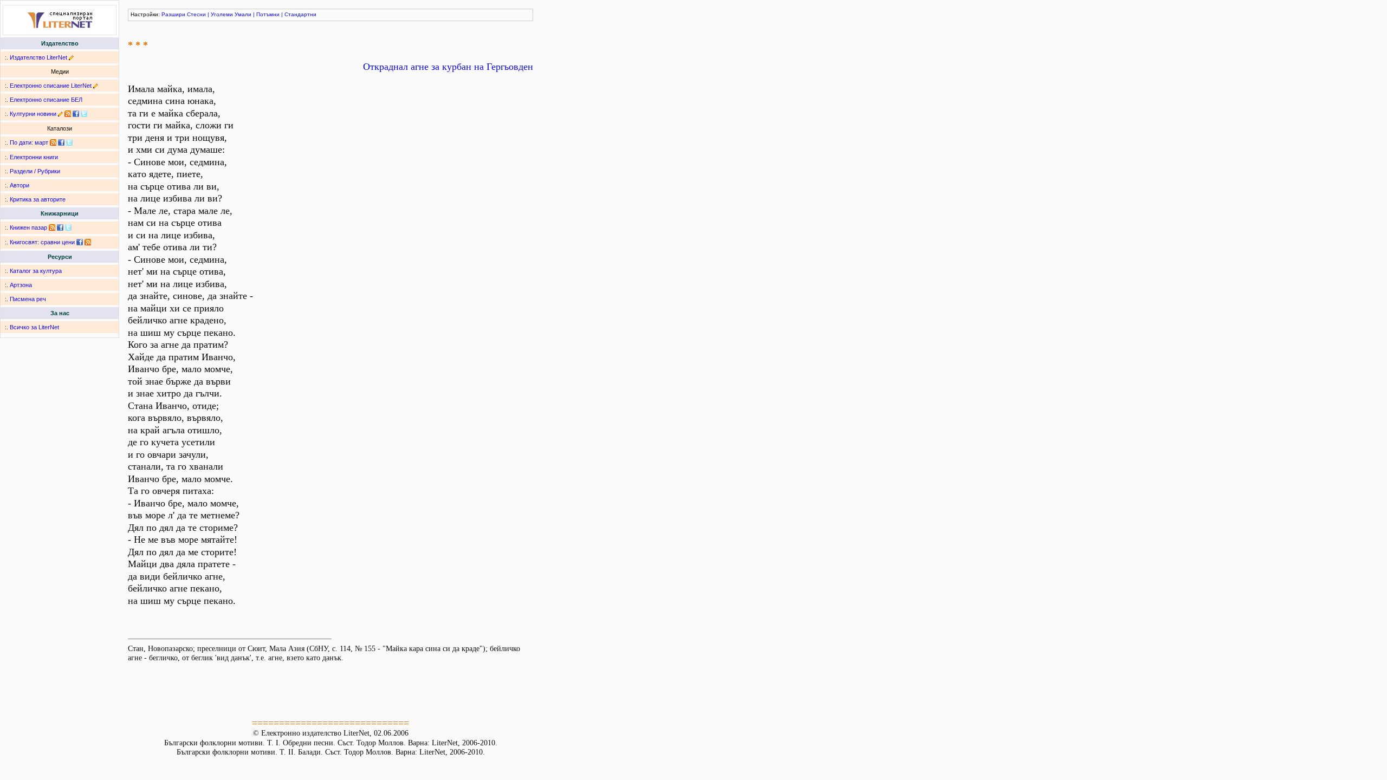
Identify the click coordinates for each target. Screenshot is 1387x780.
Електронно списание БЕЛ (46, 99)
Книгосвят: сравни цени (42, 242)
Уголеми (222, 14)
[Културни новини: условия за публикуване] (60, 113)
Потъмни (268, 14)
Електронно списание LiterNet (51, 85)
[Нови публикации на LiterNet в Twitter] (69, 142)
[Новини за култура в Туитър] (84, 113)
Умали (243, 14)
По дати (20, 142)
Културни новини (33, 113)
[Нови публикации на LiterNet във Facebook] (61, 142)
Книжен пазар (28, 227)
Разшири (173, 14)
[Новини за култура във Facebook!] (76, 113)
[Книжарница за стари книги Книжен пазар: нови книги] (52, 227)
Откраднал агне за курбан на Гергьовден (448, 66)
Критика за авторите (38, 199)
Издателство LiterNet (38, 57)
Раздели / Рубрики (35, 171)
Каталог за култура (36, 271)
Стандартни (300, 14)
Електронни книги (34, 157)
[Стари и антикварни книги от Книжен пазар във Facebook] (60, 227)
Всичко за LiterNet (34, 327)
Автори (19, 185)
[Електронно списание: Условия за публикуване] (95, 85)
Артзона (21, 285)
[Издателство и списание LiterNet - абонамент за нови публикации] (53, 142)
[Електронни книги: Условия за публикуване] (71, 57)
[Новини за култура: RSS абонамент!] (67, 113)
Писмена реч (28, 299)
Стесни (196, 14)
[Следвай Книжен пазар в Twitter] (68, 227)
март (41, 142)
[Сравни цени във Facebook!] (79, 242)
